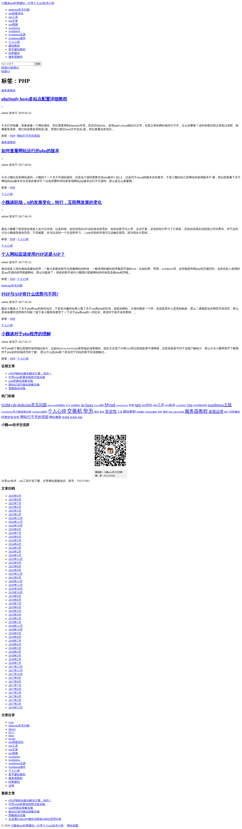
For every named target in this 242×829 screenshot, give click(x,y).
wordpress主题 (17, 34)
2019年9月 (15, 596)
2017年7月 (15, 685)
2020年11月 (16, 585)
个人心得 (14, 42)
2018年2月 (15, 659)
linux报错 (99, 405)
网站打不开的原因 (28, 135)
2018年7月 (15, 640)
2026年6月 (15, 495)
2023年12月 (16, 559)
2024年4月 (15, 544)
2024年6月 (15, 536)
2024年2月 (15, 551)
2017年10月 (16, 674)
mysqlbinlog (122, 405)
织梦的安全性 (10, 417)
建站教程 (14, 45)
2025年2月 (15, 514)
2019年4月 (15, 614)
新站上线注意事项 (176, 412)
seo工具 (13, 17)
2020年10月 (16, 588)
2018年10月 (16, 629)
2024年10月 (16, 525)
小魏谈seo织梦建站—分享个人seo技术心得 (27, 3)
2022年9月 (15, 570)
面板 (80, 417)
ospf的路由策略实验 (21, 380)
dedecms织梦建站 (56, 405)
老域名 (65, 417)
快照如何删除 (151, 412)
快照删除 (140, 412)
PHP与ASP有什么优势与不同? (29, 294)
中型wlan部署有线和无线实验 (27, 377)
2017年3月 (15, 700)
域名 (96, 411)
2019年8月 (15, 599)
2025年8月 (15, 499)
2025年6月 (15, 507)
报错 (165, 411)
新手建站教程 (17, 49)
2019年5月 (15, 611)
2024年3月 (15, 547)
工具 (119, 411)
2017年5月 (15, 692)
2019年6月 (15, 607)
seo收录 (170, 405)
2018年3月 (15, 655)
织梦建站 (14, 53)
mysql (12, 738)
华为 (88, 411)
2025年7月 (15, 503)
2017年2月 (15, 703)
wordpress (14, 28)
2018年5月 (15, 648)
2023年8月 (15, 566)
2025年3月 (15, 510)
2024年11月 (16, 521)
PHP (12, 135)
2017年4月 (15, 696)
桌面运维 (216, 411)
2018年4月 (15, 651)
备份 (102, 412)
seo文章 (13, 20)
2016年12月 (16, 707)
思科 (159, 412)
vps (190, 405)
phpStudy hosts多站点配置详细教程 (34, 99)
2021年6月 (15, 577)
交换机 (74, 411)
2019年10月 (16, 592)
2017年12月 (16, 666)
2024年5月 (15, 540)
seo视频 (13, 24)
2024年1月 (15, 555)
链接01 (5, 67)
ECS (68, 405)
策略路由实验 (17, 388)
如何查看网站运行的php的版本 (30, 150)
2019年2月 (15, 618)
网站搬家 (55, 417)
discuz (12, 729)
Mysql (110, 404)
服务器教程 (16, 56)
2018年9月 (15, 633)
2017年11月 (16, 670)
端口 (226, 412)
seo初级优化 (16, 13)
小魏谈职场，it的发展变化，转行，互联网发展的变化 (51, 202)
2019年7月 (15, 603)
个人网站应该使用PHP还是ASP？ (33, 254)
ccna (5, 404)
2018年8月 (15, 637)
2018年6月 (15, 644)
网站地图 (72, 825)
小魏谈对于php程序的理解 (26, 333)
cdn (14, 405)
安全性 (111, 411)
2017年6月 (15, 689)
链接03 (5, 71)
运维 (11, 785)
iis (83, 405)
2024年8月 (15, 529)
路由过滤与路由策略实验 (24, 384)
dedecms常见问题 (19, 9)
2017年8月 (15, 681)
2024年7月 (15, 533)
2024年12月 (16, 518)
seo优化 (147, 405)
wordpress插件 (17, 38)
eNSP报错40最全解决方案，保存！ (30, 373)
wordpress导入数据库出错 (16, 411)
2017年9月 (15, 677)
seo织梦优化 (181, 405)
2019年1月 (15, 622)
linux (89, 405)
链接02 (14, 67)
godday (75, 405)
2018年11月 (16, 625)
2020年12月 (16, 581)
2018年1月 (15, 663)
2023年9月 (15, 562)
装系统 (73, 417)
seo (138, 404)
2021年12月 (16, 573)
